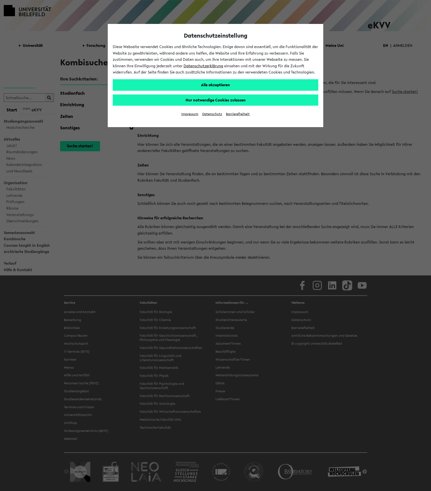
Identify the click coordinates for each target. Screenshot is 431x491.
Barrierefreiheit (238, 114)
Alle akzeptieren (215, 84)
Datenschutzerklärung (203, 66)
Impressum (189, 114)
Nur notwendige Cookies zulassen (216, 100)
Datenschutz (212, 114)
